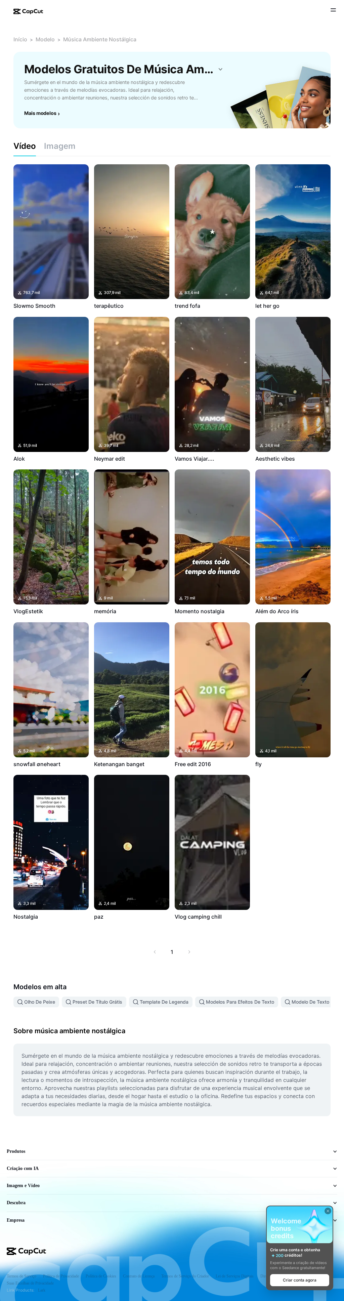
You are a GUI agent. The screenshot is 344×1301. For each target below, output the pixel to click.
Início (20, 39)
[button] (299, 1280)
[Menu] (333, 11)
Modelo (45, 39)
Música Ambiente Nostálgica (99, 39)
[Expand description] (220, 69)
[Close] (328, 1211)
